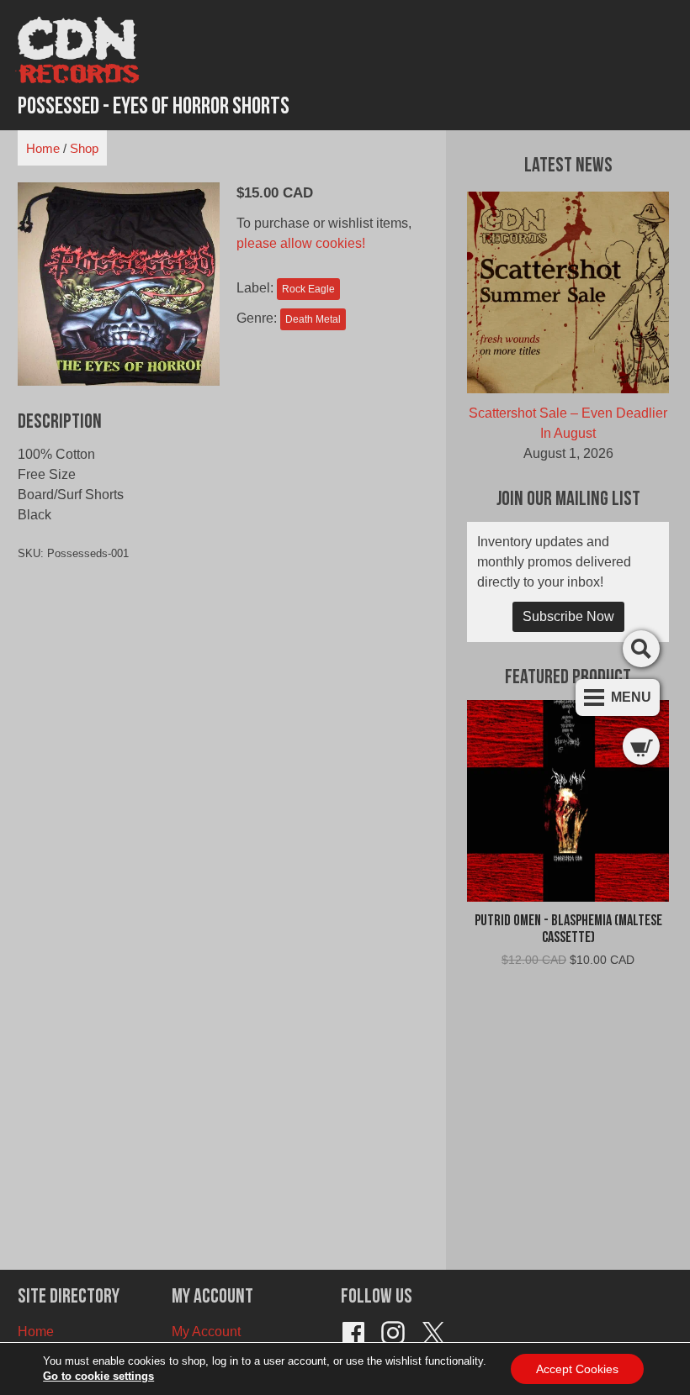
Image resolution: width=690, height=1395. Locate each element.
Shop (84, 148)
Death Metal (313, 319)
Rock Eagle (308, 289)
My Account (206, 1331)
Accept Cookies (577, 1369)
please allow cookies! (300, 243)
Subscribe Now (568, 616)
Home (43, 148)
